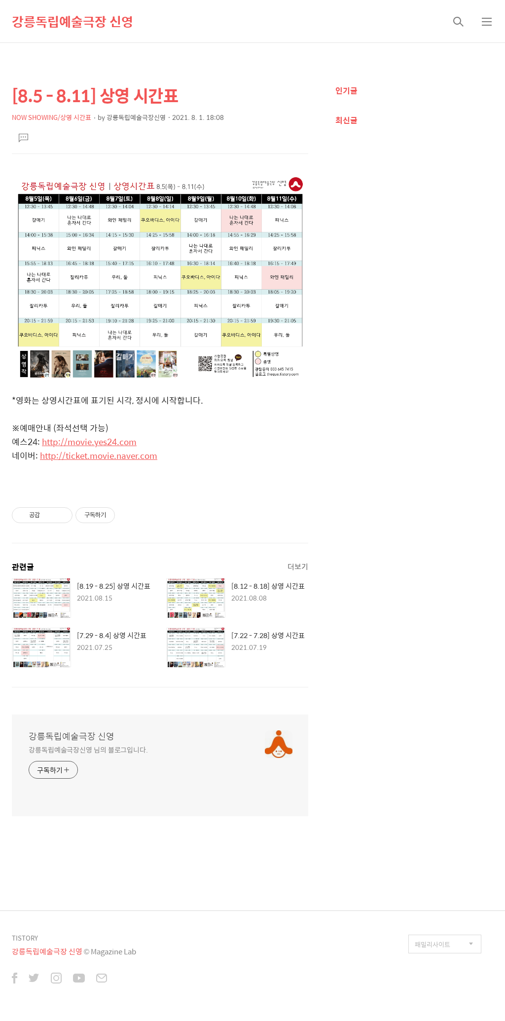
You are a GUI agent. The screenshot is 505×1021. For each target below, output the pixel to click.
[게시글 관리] (61, 515)
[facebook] (14, 979)
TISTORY (25, 938)
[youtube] (79, 979)
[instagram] (56, 979)
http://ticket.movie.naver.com (98, 455)
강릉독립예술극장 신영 (72, 21)
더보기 (298, 566)
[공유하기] (49, 515)
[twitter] (34, 979)
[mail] (101, 979)
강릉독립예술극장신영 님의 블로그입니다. (88, 749)
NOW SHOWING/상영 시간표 (51, 117)
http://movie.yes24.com (89, 441)
